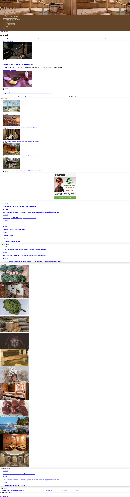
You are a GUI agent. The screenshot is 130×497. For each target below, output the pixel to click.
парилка (54, 490)
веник (22, 490)
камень (38, 490)
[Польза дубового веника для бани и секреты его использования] (14, 315)
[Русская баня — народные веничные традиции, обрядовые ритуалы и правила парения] (11, 154)
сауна (77, 490)
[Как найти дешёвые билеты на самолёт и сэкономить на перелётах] (11, 125)
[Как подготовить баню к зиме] (14, 365)
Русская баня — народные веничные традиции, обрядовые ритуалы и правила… (24, 155)
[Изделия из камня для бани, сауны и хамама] (14, 467)
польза (65, 490)
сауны (81, 490)
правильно (70, 490)
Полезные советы (10, 23)
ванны (18, 490)
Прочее (5, 26)
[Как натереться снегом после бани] (14, 382)
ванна (13, 490)
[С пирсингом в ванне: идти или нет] (14, 348)
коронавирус (42, 490)
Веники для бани (10, 20)
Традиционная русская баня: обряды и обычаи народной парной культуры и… (23, 170)
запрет (31, 490)
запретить (35, 490)
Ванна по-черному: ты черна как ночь (19, 64)
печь (62, 490)
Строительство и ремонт (11, 16)
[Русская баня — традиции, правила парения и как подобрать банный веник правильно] (11, 140)
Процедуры (6, 22)
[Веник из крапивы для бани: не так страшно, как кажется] (14, 281)
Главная (2, 31)
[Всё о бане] (8, 12)
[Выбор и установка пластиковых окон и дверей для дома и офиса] (11, 111)
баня (8, 490)
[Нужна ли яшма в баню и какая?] (14, 416)
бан (1, 490)
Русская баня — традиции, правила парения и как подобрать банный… (21, 141)
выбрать (28, 490)
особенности (48, 490)
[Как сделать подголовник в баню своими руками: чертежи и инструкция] (14, 331)
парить (57, 490)
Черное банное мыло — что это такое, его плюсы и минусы (27, 93)
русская (74, 490)
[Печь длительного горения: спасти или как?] (14, 298)
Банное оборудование (10, 18)
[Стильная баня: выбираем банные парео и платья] (14, 450)
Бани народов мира (9, 24)
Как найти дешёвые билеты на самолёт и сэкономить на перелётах (20, 127)
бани (4, 490)
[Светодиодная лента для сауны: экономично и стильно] (14, 399)
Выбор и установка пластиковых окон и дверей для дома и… (18, 112)
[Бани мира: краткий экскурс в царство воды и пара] (14, 433)
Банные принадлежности (11, 19)
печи (59, 490)
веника (25, 490)
